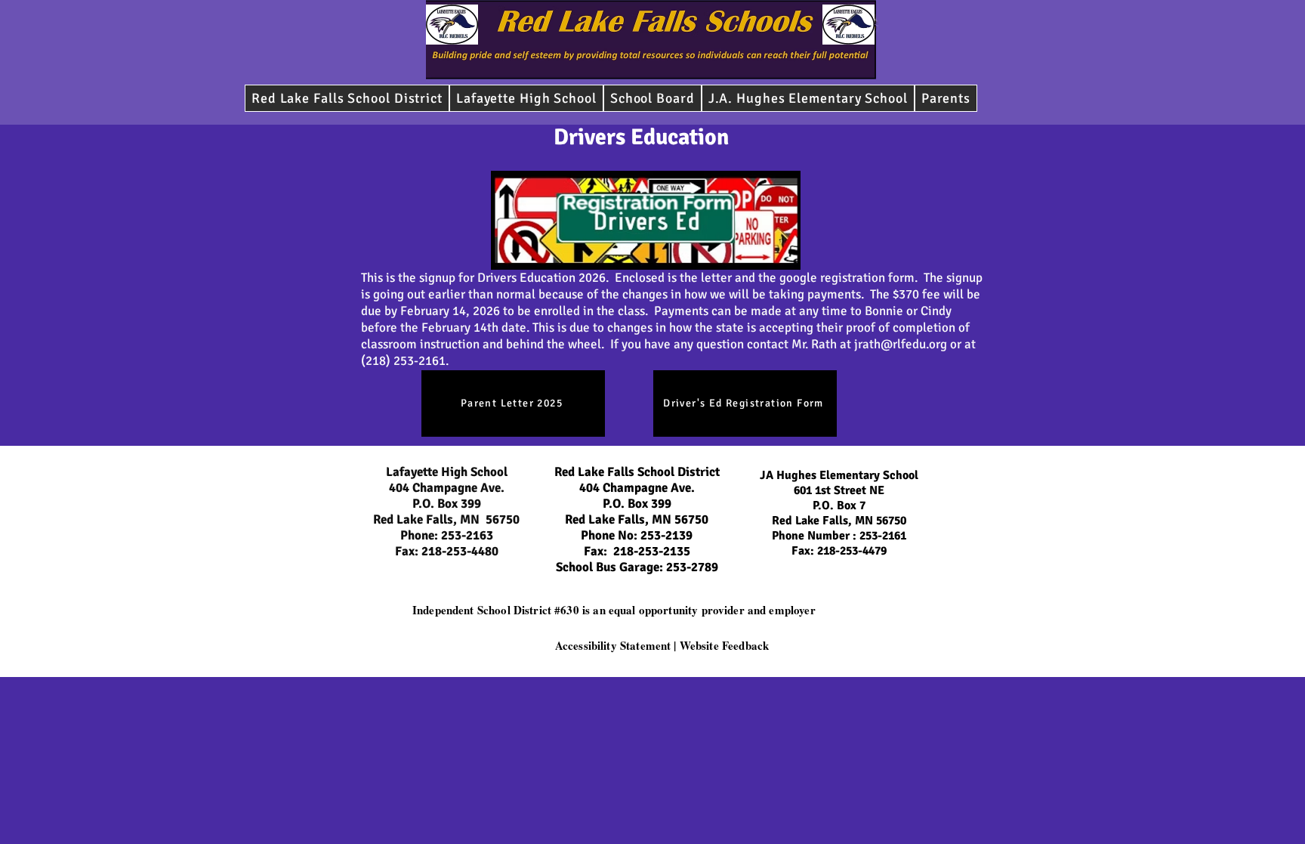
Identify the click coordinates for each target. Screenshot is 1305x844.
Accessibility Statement (613, 645)
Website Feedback (724, 645)
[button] (652, 98)
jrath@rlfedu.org (900, 344)
